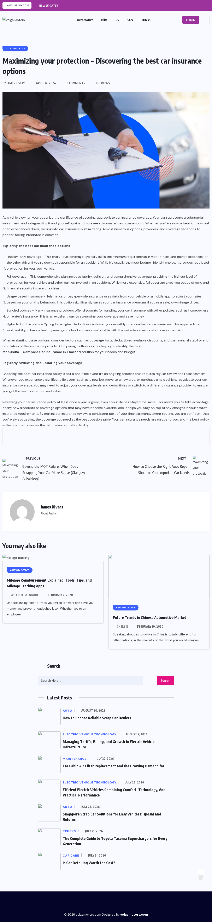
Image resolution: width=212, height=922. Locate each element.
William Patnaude (25, 595)
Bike (104, 20)
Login (190, 20)
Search (165, 681)
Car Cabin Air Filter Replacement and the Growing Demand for (113, 765)
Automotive (85, 20)
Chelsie (122, 626)
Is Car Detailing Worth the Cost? (89, 862)
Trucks (146, 20)
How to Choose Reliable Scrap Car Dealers (97, 717)
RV (117, 20)
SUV (130, 20)
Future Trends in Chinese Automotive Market (149, 617)
